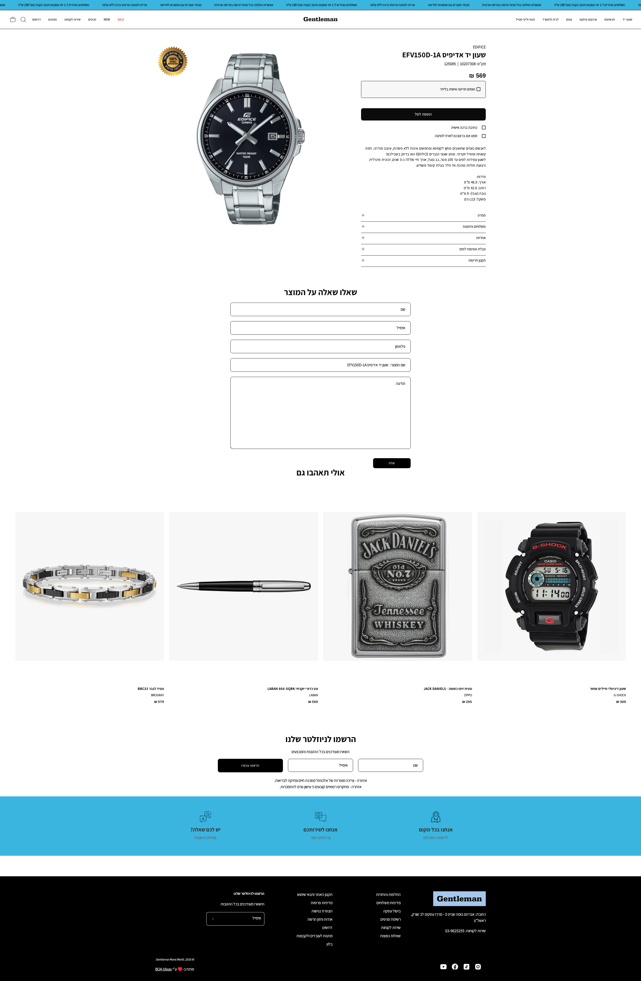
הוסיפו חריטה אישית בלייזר (457, 89)
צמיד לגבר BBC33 (151, 688)
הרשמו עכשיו (250, 765)
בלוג (329, 944)
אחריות (481, 237)
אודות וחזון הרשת (320, 919)
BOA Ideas (163, 969)
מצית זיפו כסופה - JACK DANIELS (448, 688)
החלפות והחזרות (388, 894)
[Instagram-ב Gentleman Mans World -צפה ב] (478, 966)
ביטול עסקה (392, 911)
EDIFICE (479, 47)
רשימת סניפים (390, 919)
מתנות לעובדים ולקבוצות (314, 935)
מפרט (482, 215)
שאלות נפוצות (390, 935)
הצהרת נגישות (322, 911)
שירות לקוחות (391, 927)
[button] (23, 19)
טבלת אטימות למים (472, 249)
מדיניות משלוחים (388, 902)
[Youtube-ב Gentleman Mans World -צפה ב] (443, 966)
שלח (392, 463)
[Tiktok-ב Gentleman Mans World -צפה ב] (466, 966)
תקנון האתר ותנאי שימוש (315, 894)
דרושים (327, 927)
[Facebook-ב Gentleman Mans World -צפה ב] (455, 966)
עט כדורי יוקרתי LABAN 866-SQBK (292, 688)
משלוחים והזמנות (474, 226)
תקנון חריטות (477, 260)
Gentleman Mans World (170, 959)
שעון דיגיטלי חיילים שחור (608, 688)
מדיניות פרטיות (322, 902)
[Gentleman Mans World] (320, 19)
